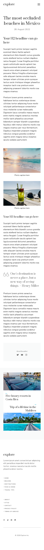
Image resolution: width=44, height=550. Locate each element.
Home (7, 478)
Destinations (10, 484)
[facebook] (11, 520)
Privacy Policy (10, 508)
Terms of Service (12, 511)
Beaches (8, 481)
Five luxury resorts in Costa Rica (18, 397)
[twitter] (8, 520)
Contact (8, 505)
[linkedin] (15, 520)
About (7, 499)
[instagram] (4, 520)
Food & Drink (10, 487)
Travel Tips (9, 490)
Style (7, 503)
